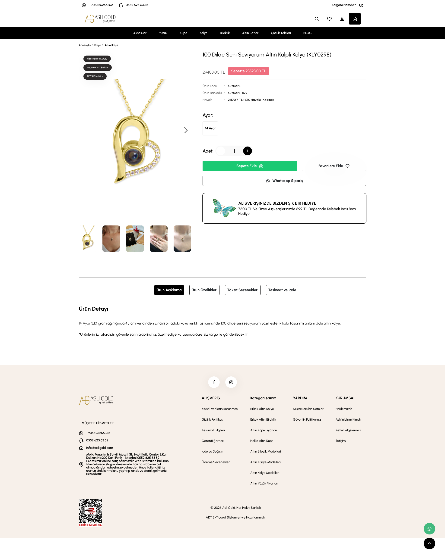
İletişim (341, 441)
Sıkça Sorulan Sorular (308, 409)
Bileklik (225, 33)
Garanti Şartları (213, 441)
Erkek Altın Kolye (262, 409)
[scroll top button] (429, 543)
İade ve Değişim (213, 451)
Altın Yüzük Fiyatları (264, 483)
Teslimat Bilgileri (213, 430)
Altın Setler (250, 33)
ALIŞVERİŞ (211, 398)
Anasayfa (85, 45)
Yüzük (163, 33)
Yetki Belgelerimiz (348, 430)
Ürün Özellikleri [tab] (204, 290)
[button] (185, 131)
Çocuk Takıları (281, 33)
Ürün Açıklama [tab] (169, 290)
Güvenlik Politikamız (307, 420)
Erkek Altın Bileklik (263, 420)
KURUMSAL (345, 398)
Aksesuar (139, 33)
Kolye (203, 33)
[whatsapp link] (429, 528)
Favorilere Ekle (330, 166)
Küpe (183, 33)
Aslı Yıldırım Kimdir (349, 420)
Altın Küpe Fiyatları (263, 430)
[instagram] (231, 382)
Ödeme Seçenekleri (216, 462)
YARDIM (300, 398)
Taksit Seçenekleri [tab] (242, 290)
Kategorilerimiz (263, 398)
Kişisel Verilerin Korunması (220, 409)
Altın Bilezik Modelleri (265, 451)
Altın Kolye (111, 45)
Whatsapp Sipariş (287, 180)
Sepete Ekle (246, 166)
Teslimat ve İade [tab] (282, 290)
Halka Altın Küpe (261, 441)
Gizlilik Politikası (212, 420)
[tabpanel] (222, 320)
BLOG (307, 33)
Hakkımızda (344, 409)
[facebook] (214, 382)
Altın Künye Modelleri (265, 462)
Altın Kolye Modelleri (265, 473)
